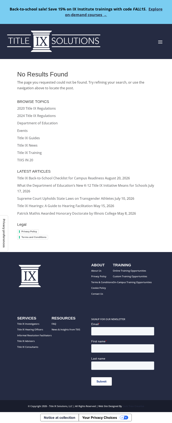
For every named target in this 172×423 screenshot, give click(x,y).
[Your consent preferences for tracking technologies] (4, 233)
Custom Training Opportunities (130, 276)
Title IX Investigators (28, 323)
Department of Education (37, 123)
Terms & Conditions (102, 282)
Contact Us (97, 293)
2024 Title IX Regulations (36, 115)
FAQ (54, 323)
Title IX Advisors (26, 341)
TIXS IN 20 (25, 160)
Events (22, 130)
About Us (96, 270)
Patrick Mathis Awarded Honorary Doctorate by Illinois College (66, 213)
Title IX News (27, 145)
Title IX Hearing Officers (30, 329)
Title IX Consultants (27, 346)
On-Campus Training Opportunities (132, 282)
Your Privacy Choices (99, 417)
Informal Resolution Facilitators (34, 335)
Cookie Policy (98, 287)
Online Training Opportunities (129, 270)
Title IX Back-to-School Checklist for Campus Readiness (60, 178)
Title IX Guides (28, 138)
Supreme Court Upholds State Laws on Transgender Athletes (65, 198)
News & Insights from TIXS (66, 329)
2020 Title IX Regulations (36, 108)
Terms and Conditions (33, 237)
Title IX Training (29, 152)
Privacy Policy (29, 231)
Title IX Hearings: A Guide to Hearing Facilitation (55, 206)
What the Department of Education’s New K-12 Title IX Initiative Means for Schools (82, 185)
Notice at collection (59, 417)
